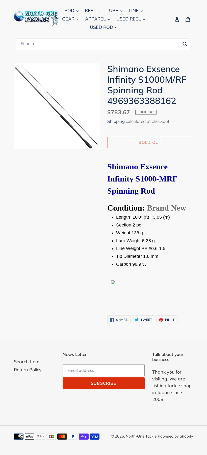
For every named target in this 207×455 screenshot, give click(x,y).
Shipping (116, 121)
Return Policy (28, 370)
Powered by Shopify (175, 436)
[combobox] (103, 43)
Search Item (26, 362)
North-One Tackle (141, 436)
